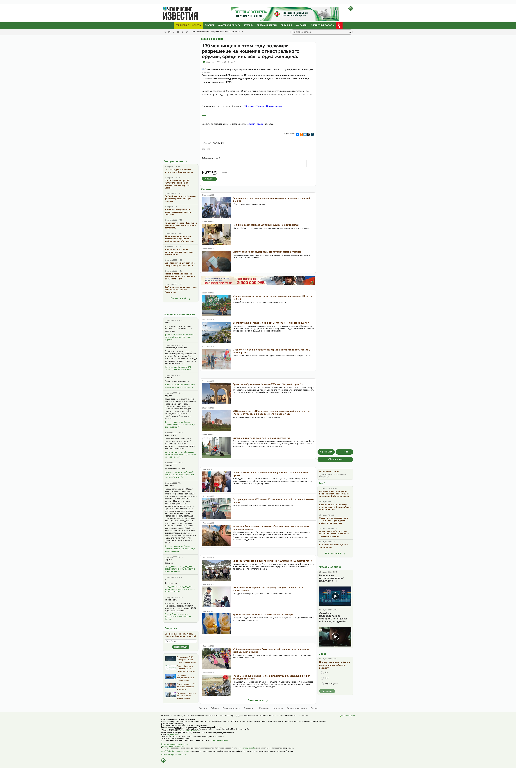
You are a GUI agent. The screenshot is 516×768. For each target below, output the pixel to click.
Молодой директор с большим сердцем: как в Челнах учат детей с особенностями (180, 454)
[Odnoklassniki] (173, 32)
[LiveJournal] (312, 134)
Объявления (335, 459)
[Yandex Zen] (169, 32)
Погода (344, 452)
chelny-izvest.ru (249, 748)
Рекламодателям (267, 25)
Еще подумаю (331, 684)
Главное (209, 25)
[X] (308, 134)
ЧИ (203, 62)
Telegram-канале (254, 124)
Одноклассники (274, 106)
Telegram (260, 106)
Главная (203, 708)
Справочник (297, 708)
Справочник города (322, 25)
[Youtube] (178, 32)
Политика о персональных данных (174, 744)
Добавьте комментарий (211, 158)
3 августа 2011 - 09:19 (217, 62)
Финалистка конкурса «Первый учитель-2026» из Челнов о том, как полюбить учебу (179, 475)
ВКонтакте (249, 106)
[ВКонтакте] (297, 134)
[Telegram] (186, 32)
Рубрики (248, 25)
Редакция (286, 25)
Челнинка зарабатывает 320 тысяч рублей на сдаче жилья (179, 368)
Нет (327, 678)
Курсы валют (326, 452)
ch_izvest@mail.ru (174, 734)
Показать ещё (178, 299)
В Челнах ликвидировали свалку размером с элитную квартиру (180, 386)
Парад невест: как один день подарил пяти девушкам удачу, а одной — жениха (180, 569)
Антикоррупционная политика (172, 746)
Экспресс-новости (229, 25)
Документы (249, 708)
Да (326, 672)
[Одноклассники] (301, 134)
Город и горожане (212, 39)
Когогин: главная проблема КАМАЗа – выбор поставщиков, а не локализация (180, 424)
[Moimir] (182, 32)
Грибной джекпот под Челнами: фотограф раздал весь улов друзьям (179, 337)
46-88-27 (196, 731)
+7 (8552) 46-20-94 (184, 731)
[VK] (165, 32)
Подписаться (180, 647)
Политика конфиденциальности (173, 754)
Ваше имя (206, 149)
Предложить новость (188, 25)
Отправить (209, 179)
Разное (314, 708)
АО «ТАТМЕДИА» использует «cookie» (176, 751)
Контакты (301, 25)
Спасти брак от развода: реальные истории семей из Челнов (178, 617)
